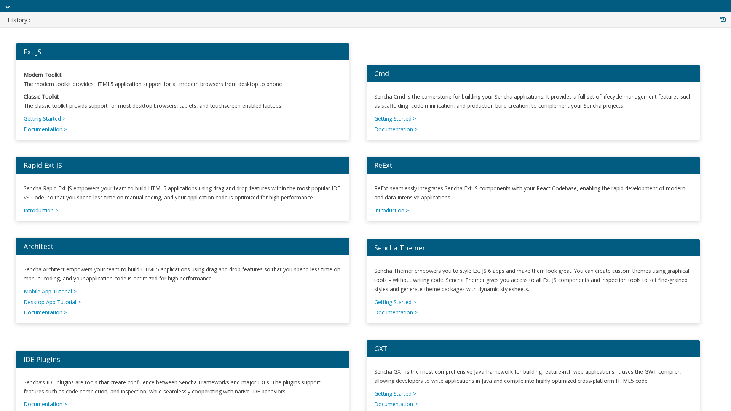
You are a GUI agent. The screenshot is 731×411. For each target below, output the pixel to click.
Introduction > (41, 210)
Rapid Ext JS (43, 165)
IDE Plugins (42, 359)
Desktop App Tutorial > (52, 302)
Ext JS (32, 51)
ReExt (383, 165)
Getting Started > (44, 118)
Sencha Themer (399, 247)
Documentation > (45, 129)
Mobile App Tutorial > (50, 291)
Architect (39, 246)
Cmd (381, 73)
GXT (381, 348)
